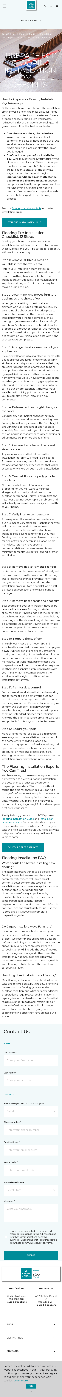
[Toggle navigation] (4, 6)
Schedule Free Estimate (23, 847)
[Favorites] (51, 6)
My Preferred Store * (14, 1182)
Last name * (10, 1073)
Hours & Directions (16, 1302)
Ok (31, 1386)
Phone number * (12, 1122)
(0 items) (57, 6)
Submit (31, 1255)
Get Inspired (15, 1337)
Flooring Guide (27, 34)
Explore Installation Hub (24, 222)
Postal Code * (11, 1162)
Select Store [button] (29, 20)
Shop (10, 1324)
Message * (9, 1201)
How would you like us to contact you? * (24, 1103)
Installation (46, 34)
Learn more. (21, 1380)
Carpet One (8, 34)
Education (13, 1351)
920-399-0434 (46, 1302)
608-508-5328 (16, 1299)
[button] (45, 6)
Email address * (12, 1142)
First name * (10, 1053)
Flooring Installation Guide (18, 818)
